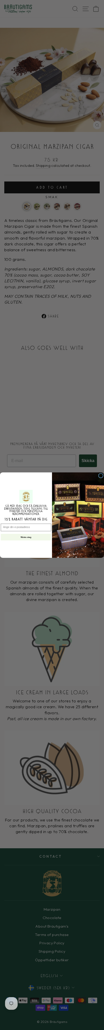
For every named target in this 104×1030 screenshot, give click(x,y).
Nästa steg (26, 537)
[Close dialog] (101, 475)
